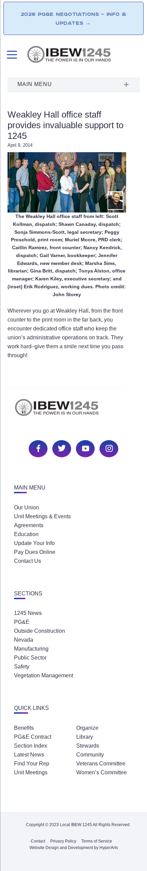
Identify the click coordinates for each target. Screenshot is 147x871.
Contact (38, 841)
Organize (87, 728)
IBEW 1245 (73, 411)
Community (90, 755)
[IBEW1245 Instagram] (108, 448)
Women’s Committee (101, 772)
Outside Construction (39, 631)
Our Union (26, 507)
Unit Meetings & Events (42, 516)
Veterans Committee (100, 763)
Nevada (23, 640)
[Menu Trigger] (11, 54)
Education (26, 534)
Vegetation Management (43, 675)
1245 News (28, 613)
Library (84, 737)
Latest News (29, 755)
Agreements (28, 525)
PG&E (21, 622)
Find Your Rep (31, 763)
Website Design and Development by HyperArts (73, 847)
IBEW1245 (83, 55)
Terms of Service (96, 841)
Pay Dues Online (34, 552)
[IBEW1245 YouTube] (84, 448)
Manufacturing (31, 649)
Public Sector (30, 658)
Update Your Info (34, 543)
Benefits (24, 728)
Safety (21, 666)
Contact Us (27, 561)
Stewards (87, 746)
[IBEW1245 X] (60, 448)
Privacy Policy (63, 841)
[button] (73, 85)
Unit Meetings (31, 772)
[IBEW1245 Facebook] (37, 448)
